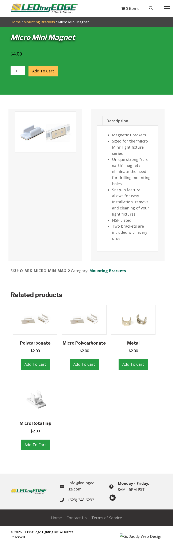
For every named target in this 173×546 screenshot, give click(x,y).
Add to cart (43, 70)
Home (16, 21)
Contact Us (76, 517)
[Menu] (167, 8)
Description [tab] (117, 120)
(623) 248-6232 (81, 499)
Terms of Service (106, 517)
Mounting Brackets (39, 21)
